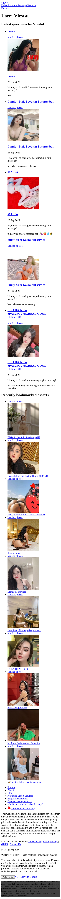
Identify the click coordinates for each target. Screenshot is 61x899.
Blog (10, 793)
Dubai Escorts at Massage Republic (18, 5)
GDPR (4, 844)
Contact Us (15, 844)
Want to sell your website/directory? (25, 804)
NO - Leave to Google (26, 877)
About (11, 790)
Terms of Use (34, 841)
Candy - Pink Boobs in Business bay (31, 101)
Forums (11, 787)
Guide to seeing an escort (20, 801)
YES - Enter (8, 877)
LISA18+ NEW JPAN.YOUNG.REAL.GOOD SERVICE (27, 314)
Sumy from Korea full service (26, 239)
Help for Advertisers (18, 798)
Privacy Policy (50, 841)
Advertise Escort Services (20, 795)
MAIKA (13, 172)
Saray (11, 31)
